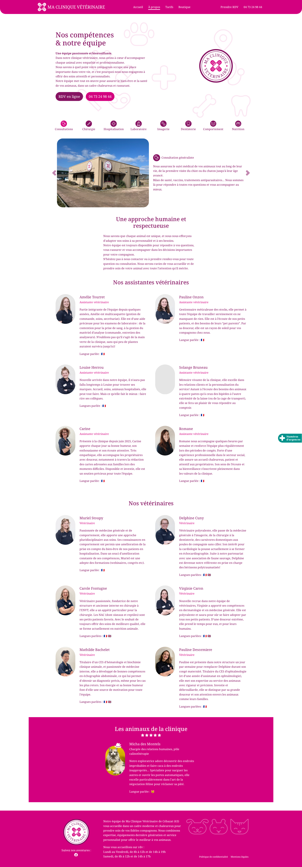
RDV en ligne (69, 96)
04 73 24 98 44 (100, 96)
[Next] (236, 173)
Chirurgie (88, 129)
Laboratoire (139, 129)
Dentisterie (188, 129)
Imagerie (163, 129)
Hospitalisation (114, 129)
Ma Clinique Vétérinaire (76, 7)
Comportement (213, 129)
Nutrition (238, 129)
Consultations (64, 129)
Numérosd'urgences (293, 438)
